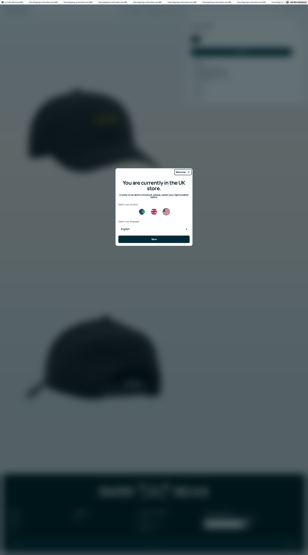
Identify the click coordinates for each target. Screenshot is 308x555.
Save (154, 239)
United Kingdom (298, 2)
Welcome (181, 172)
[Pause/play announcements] (2, 2)
